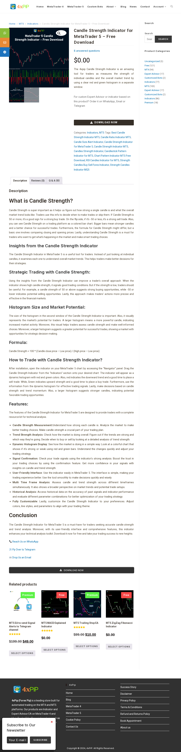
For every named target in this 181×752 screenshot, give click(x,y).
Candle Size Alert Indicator (88, 142)
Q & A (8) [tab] (54, 180)
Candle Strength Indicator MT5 (111, 146)
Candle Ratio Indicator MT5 (116, 137)
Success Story (128, 687)
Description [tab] (20, 180)
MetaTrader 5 (73, 713)
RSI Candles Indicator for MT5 (102, 160)
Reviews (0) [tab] (38, 180)
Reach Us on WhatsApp (25, 541)
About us (125, 727)
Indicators (32, 23)
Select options (22, 653)
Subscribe (40, 740)
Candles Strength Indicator (88, 151)
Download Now (106, 122)
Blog (68, 699)
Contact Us (72, 726)
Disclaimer (126, 693)
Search (149, 33)
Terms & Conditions (131, 707)
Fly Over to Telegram (23, 549)
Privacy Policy (128, 700)
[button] (61, 33)
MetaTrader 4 (73, 706)
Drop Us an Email (21, 557)
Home (12, 23)
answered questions (87, 50)
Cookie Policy (73, 719)
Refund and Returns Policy (135, 713)
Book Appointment (130, 720)
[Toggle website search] (172, 6)
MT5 (21, 23)
